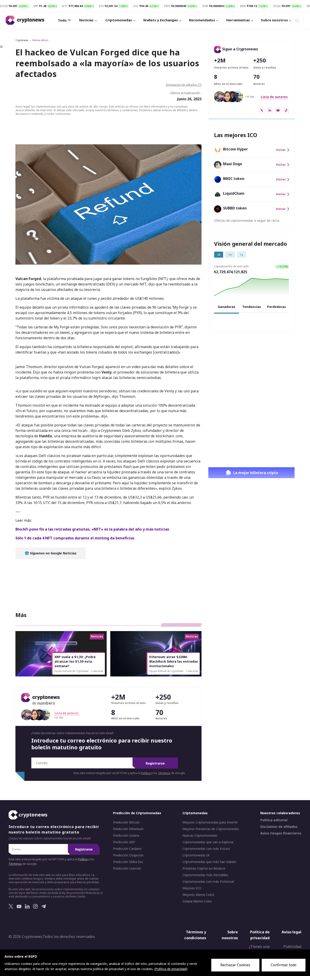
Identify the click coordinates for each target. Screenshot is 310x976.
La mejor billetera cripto (255, 472)
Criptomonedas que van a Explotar (208, 842)
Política (145, 773)
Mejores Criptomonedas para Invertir (210, 822)
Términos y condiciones (195, 934)
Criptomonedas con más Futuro (206, 849)
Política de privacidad (260, 934)
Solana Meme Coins (197, 901)
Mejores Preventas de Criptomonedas (210, 829)
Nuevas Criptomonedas (199, 835)
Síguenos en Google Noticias (52, 553)
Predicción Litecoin (127, 868)
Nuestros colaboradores (280, 813)
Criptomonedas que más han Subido (209, 862)
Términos (164, 773)
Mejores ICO (191, 888)
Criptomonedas (118, 20)
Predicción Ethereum (128, 829)
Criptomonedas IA (195, 855)
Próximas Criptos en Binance (203, 868)
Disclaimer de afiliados (279, 826)
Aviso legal (291, 931)
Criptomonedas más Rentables (205, 875)
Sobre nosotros (274, 20)
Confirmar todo (283, 964)
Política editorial (273, 820)
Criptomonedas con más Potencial (208, 881)
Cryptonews (21, 40)
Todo (62, 20)
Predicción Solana (126, 835)
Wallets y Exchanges (160, 20)
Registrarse (155, 763)
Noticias (86, 20)
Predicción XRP (124, 842)
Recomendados (202, 20)
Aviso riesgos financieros (280, 833)
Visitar (281, 150)
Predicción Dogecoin (128, 855)
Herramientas (238, 20)
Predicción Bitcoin (126, 822)
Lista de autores (274, 97)
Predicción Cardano (127, 849)
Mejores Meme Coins (198, 895)
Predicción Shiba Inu (128, 862)
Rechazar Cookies (235, 964)
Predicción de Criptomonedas (137, 813)
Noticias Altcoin (40, 40)
